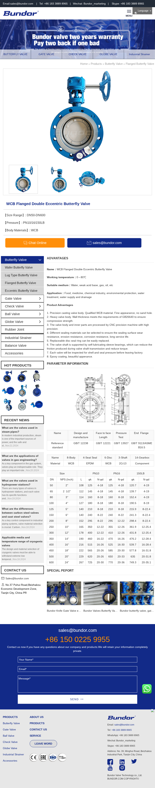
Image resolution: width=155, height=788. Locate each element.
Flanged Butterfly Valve (140, 63)
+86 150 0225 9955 (77, 639)
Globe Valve (14, 322)
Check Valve (14, 306)
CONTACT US (38, 729)
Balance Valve (15, 345)
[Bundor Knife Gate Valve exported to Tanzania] (64, 592)
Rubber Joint (14, 329)
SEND (74, 699)
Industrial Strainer (18, 338)
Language (142, 10)
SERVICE (35, 735)
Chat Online (37, 243)
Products (96, 63)
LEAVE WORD (43, 743)
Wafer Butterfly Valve (19, 267)
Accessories (14, 353)
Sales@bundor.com (17, 578)
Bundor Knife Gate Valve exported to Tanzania (74, 610)
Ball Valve (12, 314)
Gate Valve (13, 298)
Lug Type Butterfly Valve (21, 275)
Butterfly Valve (114, 63)
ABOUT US (36, 717)
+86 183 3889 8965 (122, 730)
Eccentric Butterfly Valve (21, 290)
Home (84, 63)
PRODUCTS (10, 717)
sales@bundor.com (21, 3)
